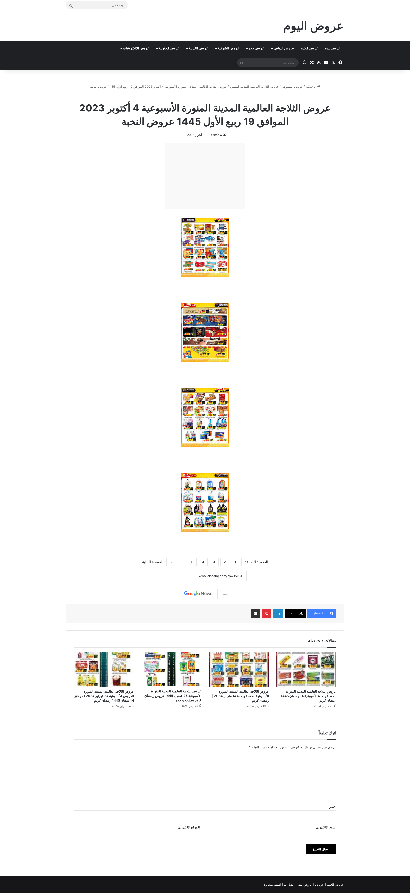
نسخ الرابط (177, 576)
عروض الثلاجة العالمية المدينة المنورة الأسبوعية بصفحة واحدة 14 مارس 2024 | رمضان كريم (240, 695)
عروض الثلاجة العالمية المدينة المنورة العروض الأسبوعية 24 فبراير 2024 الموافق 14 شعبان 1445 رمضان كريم (104, 695)
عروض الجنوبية (169, 48)
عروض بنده (332, 48)
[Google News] (198, 594)
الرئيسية (311, 86)
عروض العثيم (309, 48)
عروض (319, 884)
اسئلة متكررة (273, 884)
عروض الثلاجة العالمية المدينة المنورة (254, 86)
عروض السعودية (292, 86)
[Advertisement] (205, 176)
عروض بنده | (304, 884)
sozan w (216, 135)
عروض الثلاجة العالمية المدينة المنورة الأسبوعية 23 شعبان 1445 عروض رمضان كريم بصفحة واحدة (172, 695)
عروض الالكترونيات (136, 48)
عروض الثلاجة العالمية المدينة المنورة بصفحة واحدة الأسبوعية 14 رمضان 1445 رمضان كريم (308, 695)
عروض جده (256, 48)
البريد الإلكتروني (326, 827)
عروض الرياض (284, 48)
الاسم (332, 807)
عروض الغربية (198, 48)
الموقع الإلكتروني (189, 827)
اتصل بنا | (288, 884)
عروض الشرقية (228, 48)
